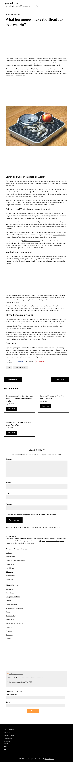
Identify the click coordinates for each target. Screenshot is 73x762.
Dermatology (10, 593)
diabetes (9, 263)
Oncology (9, 612)
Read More (11, 409)
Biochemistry (10, 557)
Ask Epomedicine (16, 674)
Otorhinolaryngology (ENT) (15, 623)
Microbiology (10, 568)
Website (9, 504)
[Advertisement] (36, 42)
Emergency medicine (13, 597)
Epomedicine (11, 3)
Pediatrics (9, 627)
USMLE (6, 744)
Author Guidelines (9, 735)
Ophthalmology (11, 616)
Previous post (12, 379)
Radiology (9, 635)
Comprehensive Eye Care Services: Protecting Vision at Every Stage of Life (19, 398)
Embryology (10, 564)
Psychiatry (9, 631)
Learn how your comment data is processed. (46, 527)
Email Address (11, 695)
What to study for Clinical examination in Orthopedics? (26, 678)
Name (8, 483)
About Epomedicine (9, 730)
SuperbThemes (49, 759)
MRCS (5, 747)
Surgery (8, 639)
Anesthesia (9, 589)
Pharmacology (10, 576)
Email (8, 493)
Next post (60, 379)
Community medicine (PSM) (15, 560)
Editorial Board (8, 741)
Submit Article (8, 738)
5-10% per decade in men (31, 241)
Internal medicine (11, 604)
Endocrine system (20, 367)
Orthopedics (10, 620)
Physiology (9, 579)
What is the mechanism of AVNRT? (20, 682)
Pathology (9, 572)
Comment (9, 459)
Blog (9, 367)
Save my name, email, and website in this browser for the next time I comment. (32, 514)
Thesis (5, 750)
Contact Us (7, 732)
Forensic (8, 601)
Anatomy (9, 553)
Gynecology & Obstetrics (14, 608)
